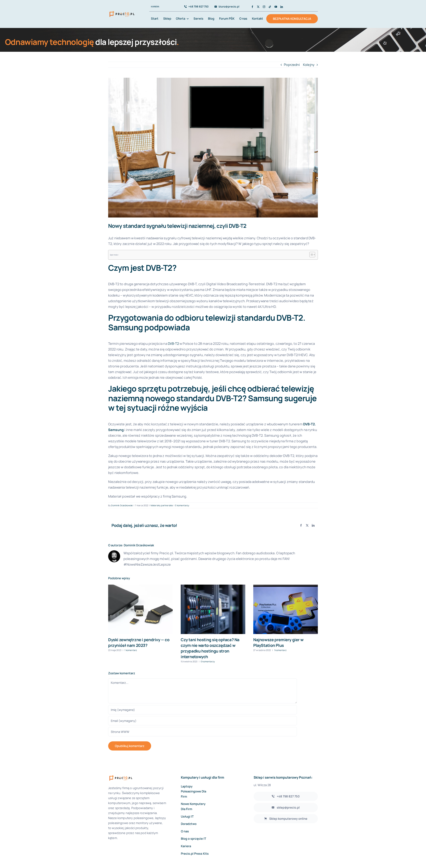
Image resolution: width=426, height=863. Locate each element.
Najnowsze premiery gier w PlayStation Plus (278, 642)
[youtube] (276, 6)
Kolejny (309, 64)
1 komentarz (130, 650)
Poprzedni (292, 64)
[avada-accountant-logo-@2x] (122, 11)
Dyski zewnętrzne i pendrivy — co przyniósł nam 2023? (139, 642)
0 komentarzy (182, 505)
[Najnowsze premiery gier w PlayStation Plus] (285, 609)
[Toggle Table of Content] (310, 254)
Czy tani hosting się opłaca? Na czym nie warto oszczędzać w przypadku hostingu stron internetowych (210, 648)
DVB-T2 (173, 343)
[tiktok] (270, 6)
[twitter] (258, 6)
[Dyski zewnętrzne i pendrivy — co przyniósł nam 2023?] (140, 609)
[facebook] (252, 6)
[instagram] (264, 6)
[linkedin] (281, 6)
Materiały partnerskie (162, 505)
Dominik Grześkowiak (122, 505)
